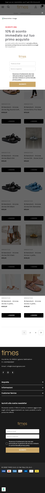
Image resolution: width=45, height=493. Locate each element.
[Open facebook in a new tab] (3, 372)
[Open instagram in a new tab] (8, 372)
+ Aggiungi (11, 315)
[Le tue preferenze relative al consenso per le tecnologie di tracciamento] (4, 489)
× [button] (42, 12)
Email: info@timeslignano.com (13, 366)
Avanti (41, 332)
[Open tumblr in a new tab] (12, 372)
